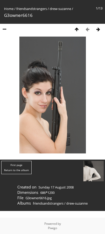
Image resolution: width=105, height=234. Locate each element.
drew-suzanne (60, 8)
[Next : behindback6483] (98, 29)
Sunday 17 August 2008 (56, 187)
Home (9, 8)
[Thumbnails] (76, 29)
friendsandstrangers (31, 8)
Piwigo (52, 228)
